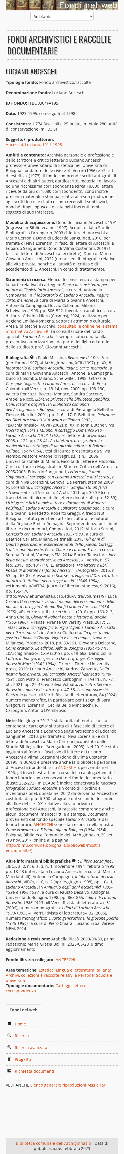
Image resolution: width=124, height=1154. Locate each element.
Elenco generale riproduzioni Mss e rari (68, 1085)
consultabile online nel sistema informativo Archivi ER (62, 328)
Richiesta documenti (34, 1071)
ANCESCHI (68, 767)
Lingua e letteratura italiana (83, 970)
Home (20, 1024)
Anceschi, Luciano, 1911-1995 (34, 144)
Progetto (23, 1059)
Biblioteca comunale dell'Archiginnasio (53, 1143)
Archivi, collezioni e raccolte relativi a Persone (50, 975)
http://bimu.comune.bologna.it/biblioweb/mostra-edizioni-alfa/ (54, 847)
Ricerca (22, 1035)
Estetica (46, 970)
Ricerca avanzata (31, 1047)
